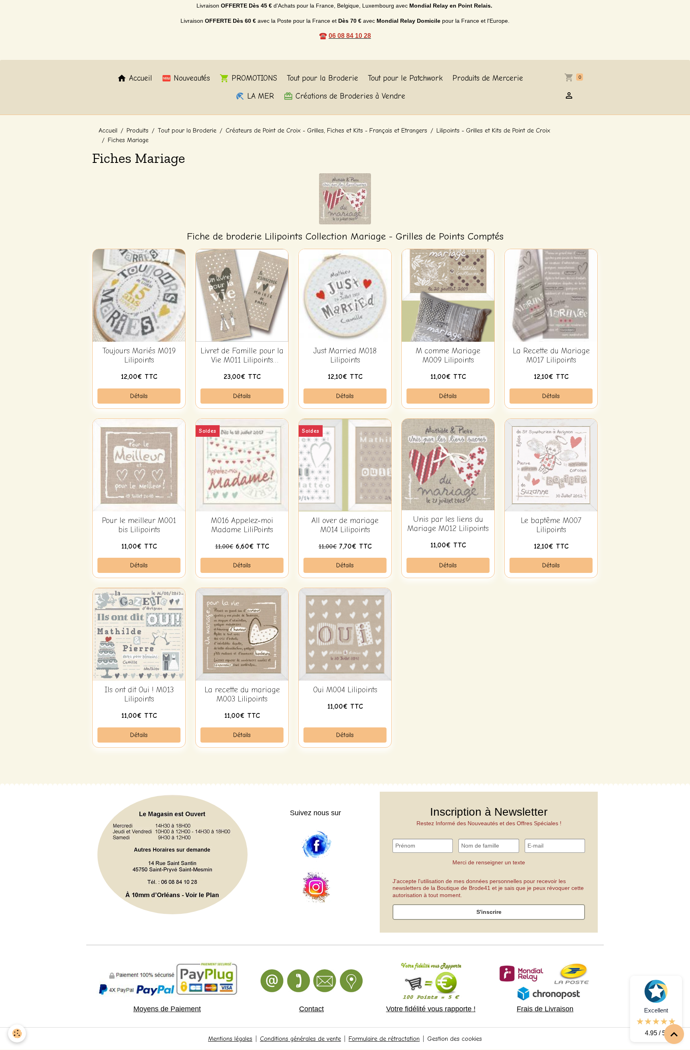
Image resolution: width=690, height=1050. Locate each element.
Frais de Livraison (545, 1009)
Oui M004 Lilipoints (345, 689)
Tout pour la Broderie (322, 78)
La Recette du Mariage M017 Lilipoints (551, 356)
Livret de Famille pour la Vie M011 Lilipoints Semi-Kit (242, 356)
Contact (311, 1009)
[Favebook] (316, 845)
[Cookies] (17, 1033)
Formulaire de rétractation (384, 1038)
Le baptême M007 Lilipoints (551, 525)
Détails (139, 396)
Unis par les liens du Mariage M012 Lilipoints (448, 524)
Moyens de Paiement (167, 1009)
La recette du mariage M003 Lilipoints (242, 694)
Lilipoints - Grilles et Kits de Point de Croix (493, 130)
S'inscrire (489, 912)
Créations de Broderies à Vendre (349, 96)
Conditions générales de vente (300, 1038)
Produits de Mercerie (487, 78)
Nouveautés (190, 78)
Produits (138, 130)
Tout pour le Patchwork (405, 78)
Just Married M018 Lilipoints (345, 356)
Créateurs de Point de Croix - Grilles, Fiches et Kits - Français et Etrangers (326, 130)
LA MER (259, 96)
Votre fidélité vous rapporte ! (431, 1009)
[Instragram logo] (316, 888)
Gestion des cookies (454, 1038)
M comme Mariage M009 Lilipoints (448, 356)
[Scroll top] (674, 1034)
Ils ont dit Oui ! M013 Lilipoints (139, 694)
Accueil (139, 78)
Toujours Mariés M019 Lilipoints (139, 356)
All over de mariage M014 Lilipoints (345, 525)
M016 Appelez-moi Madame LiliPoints (242, 525)
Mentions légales (230, 1038)
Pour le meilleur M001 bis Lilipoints (139, 525)
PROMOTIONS (253, 78)
